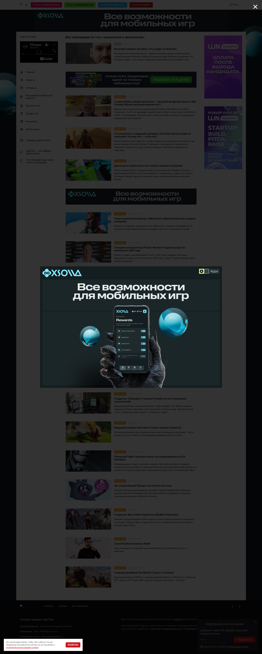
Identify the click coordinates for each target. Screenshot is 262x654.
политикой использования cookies (22, 647)
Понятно (73, 645)
